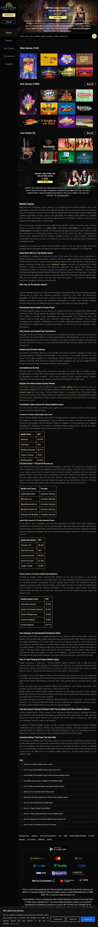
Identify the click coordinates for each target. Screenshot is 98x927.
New (27, 36)
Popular (22, 36)
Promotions (8, 56)
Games (8, 40)
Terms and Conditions (48, 835)
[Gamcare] (59, 873)
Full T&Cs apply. (65, 31)
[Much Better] (37, 859)
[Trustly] (60, 866)
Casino (49, 839)
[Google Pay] (79, 859)
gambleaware (43, 880)
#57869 (70, 905)
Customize (58, 919)
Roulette (37, 36)
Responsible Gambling (77, 835)
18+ (67, 880)
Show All (90, 84)
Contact (91, 835)
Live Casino (8, 48)
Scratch (56, 36)
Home (9, 32)
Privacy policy (24, 835)
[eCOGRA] (83, 880)
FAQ (59, 835)
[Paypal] (39, 866)
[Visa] (81, 866)
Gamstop (41, 873)
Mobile (43, 36)
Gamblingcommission (78, 873)
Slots (31, 36)
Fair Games (31, 839)
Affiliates (41, 839)
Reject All (73, 919)
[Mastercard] (58, 859)
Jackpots (49, 36)
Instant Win (64, 36)
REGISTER (9, 15)
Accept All (88, 919)
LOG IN (9, 22)
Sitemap (22, 839)
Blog (65, 835)
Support (9, 64)
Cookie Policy (14, 924)
